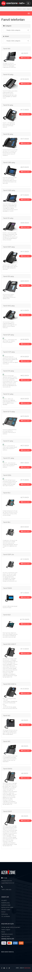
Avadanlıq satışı (5, 903)
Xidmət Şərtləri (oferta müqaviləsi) (10, 927)
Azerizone (27, 968)
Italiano (19, 9)
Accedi (24, 9)
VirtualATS (4, 900)
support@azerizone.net (7, 883)
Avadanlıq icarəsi (5, 905)
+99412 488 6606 (6, 889)
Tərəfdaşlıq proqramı (7, 934)
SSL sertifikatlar (5, 916)
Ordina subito (25, 57)
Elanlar (3, 932)
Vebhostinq (4, 914)
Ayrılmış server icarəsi (7, 907)
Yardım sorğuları (5, 929)
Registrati (29, 9)
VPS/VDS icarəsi (5, 909)
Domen (3, 912)
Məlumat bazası (5, 936)
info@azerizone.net (6, 881)
